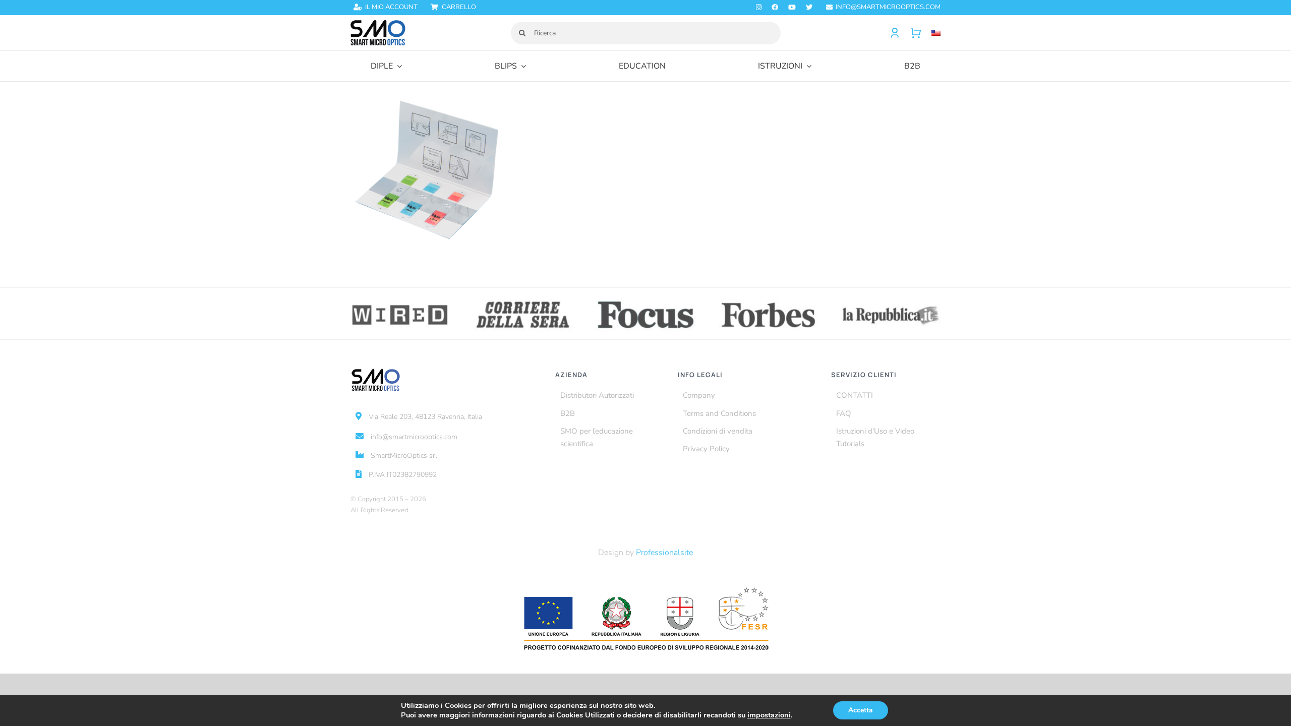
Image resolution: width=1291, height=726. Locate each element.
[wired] (400, 299)
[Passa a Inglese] (931, 33)
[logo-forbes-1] (768, 299)
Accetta (860, 710)
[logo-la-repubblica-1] (891, 299)
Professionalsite (664, 552)
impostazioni (769, 714)
